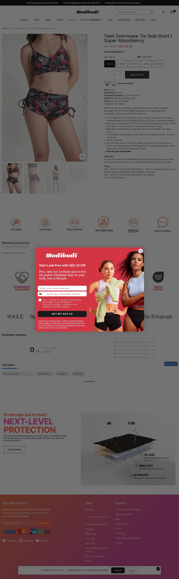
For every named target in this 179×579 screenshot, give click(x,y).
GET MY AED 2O (62, 314)
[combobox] (42, 294)
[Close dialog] (140, 251)
